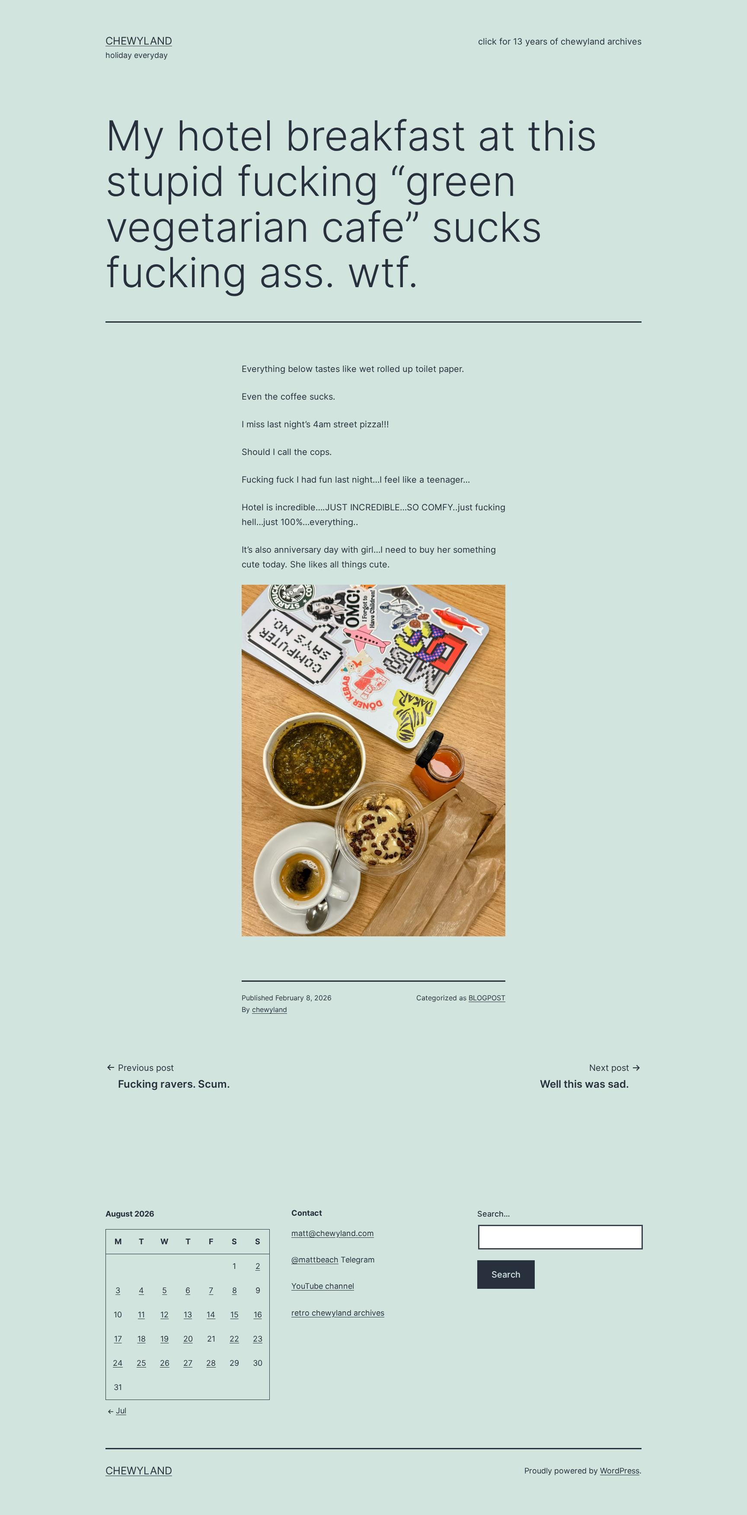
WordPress (619, 1470)
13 (188, 1314)
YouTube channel (322, 1286)
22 (234, 1338)
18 (141, 1338)
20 (188, 1338)
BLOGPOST (487, 997)
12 (164, 1314)
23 (257, 1338)
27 (187, 1363)
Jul (121, 1410)
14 (211, 1314)
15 (234, 1314)
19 (164, 1338)
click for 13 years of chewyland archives (560, 41)
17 (118, 1338)
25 (141, 1363)
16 (258, 1314)
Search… (493, 1213)
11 (141, 1314)
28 (211, 1363)
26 (164, 1363)
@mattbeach (314, 1259)
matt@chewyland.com (332, 1233)
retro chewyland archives (337, 1312)
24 (118, 1363)
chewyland (138, 41)
